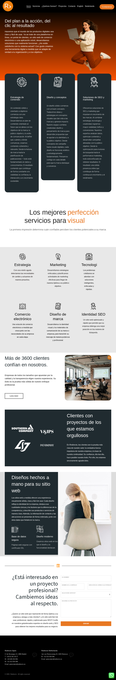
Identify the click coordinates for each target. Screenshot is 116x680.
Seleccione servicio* (69, 593)
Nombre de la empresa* (69, 585)
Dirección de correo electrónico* (100, 585)
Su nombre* (65, 577)
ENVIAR (86, 623)
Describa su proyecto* (69, 601)
